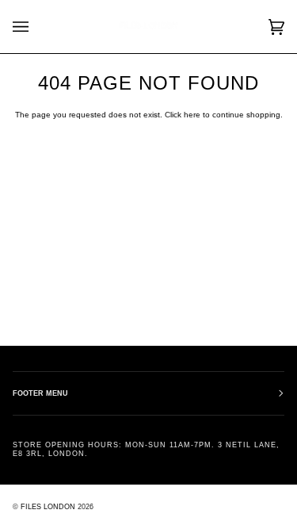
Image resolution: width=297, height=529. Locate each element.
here (192, 114)
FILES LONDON (48, 507)
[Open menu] (36, 26)
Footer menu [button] (40, 393)
